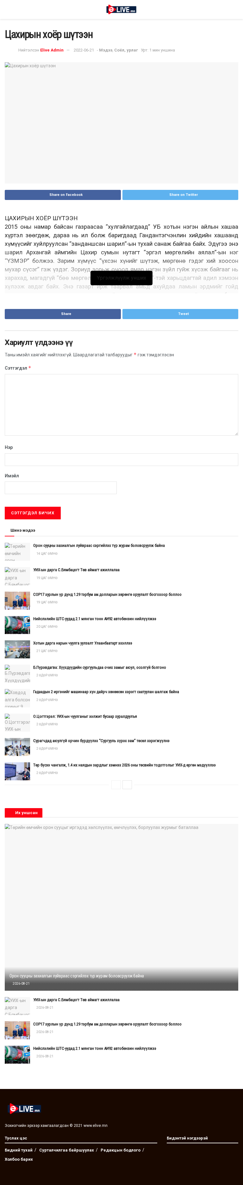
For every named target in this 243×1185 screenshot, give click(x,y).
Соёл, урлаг (126, 50)
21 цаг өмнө (47, 651)
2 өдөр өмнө (47, 675)
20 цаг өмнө (47, 626)
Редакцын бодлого (120, 1150)
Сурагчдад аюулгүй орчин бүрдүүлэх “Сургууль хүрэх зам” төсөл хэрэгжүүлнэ (101, 740)
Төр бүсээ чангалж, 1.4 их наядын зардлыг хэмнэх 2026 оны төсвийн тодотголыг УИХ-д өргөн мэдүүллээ (124, 765)
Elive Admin (52, 50)
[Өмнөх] (116, 784)
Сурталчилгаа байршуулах (66, 1150)
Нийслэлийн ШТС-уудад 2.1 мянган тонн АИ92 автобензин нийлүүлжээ (94, 618)
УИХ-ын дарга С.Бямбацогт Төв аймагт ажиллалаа (76, 569)
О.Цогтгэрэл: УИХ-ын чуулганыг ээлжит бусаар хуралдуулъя (85, 716)
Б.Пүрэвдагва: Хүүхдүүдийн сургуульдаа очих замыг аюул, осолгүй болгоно (99, 667)
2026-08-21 (21, 983)
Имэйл (12, 475)
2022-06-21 (84, 50)
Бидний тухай (19, 1150)
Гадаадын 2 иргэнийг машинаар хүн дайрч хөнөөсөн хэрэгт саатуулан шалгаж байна (106, 691)
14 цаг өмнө (47, 553)
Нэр (9, 447)
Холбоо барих (19, 1159)
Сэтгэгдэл (18, 368)
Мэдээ (105, 50)
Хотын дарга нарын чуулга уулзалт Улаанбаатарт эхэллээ (82, 643)
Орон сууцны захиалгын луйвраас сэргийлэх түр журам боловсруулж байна (99, 545)
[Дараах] (127, 784)
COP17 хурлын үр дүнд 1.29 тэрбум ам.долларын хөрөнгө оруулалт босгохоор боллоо (107, 594)
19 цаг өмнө (47, 578)
